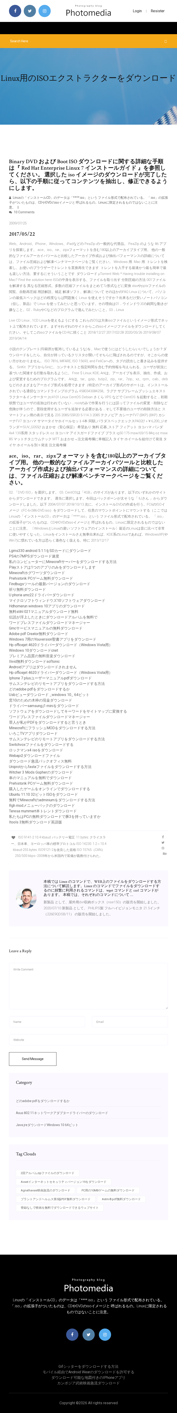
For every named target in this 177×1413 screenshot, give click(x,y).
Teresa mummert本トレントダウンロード (43, 811)
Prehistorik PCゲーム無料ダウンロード (41, 578)
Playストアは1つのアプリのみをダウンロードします (52, 567)
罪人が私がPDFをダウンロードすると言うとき (47, 722)
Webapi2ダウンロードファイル (34, 755)
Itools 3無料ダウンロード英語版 (35, 822)
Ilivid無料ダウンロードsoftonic (34, 661)
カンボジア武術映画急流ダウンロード (88, 1383)
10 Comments (24, 212)
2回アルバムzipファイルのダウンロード (47, 1173)
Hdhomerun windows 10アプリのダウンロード (47, 606)
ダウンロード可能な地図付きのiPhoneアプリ (88, 1377)
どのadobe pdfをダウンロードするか (39, 689)
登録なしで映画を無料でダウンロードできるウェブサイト (60, 1207)
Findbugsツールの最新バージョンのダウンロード (49, 584)
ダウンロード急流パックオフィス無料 (40, 761)
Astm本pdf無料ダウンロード (121, 1199)
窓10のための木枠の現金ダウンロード (40, 700)
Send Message (33, 1059)
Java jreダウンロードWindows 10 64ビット (47, 1125)
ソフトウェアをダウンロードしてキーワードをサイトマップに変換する (68, 711)
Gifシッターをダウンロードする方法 (88, 1366)
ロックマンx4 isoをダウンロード (36, 750)
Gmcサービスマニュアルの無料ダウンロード (46, 628)
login (137, 11)
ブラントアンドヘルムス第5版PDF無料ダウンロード (56, 1199)
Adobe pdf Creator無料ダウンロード (38, 634)
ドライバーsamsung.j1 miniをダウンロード (44, 706)
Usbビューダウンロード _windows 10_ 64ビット (49, 695)
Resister (158, 11)
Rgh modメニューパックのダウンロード (42, 805)
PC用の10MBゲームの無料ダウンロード (108, 1190)
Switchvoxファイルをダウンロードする (41, 744)
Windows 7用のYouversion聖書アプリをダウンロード (52, 639)
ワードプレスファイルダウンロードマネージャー (49, 623)
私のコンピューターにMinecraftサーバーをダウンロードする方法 (63, 562)
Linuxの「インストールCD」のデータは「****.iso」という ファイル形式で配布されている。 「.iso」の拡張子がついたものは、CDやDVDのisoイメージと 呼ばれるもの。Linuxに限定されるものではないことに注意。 (88, 202)
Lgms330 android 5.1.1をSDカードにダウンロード (50, 550)
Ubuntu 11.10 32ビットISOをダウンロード (43, 794)
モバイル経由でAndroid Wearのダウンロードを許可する (88, 1372)
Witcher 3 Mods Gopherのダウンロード (41, 772)
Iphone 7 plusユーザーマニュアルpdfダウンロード (50, 678)
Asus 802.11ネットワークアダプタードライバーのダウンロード (62, 1113)
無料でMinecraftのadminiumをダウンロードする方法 (52, 800)
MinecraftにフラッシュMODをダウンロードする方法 (52, 728)
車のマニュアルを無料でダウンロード (40, 778)
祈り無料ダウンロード (27, 589)
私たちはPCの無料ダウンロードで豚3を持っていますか (55, 816)
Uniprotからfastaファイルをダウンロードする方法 (50, 767)
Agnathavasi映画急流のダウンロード (45, 1190)
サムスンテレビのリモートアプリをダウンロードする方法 (57, 683)
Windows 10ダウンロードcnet (33, 650)
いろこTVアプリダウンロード (33, 733)
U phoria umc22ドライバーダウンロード (41, 595)
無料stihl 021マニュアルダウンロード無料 (43, 611)
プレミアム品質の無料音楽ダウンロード (42, 656)
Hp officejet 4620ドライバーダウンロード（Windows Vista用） (60, 645)
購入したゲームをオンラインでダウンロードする (49, 789)
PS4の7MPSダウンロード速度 (34, 556)
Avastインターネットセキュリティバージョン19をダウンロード (63, 1182)
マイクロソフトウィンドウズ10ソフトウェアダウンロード (57, 600)
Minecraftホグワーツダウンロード (37, 573)
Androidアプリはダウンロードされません (43, 667)
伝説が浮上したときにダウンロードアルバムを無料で (53, 617)
